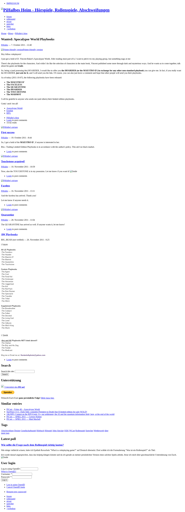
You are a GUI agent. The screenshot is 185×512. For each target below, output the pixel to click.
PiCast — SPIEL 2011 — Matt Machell (23, 419)
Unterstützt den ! (14, 387)
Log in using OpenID (16, 485)
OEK (66, 430)
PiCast (72, 430)
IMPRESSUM (13, 3)
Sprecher (89, 430)
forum (9, 16)
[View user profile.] (9, 127)
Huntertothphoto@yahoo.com (33, 355)
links (9, 26)
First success (7, 132)
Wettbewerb (99, 430)
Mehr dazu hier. (47, 398)
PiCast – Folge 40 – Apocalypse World (23, 409)
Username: (6, 474)
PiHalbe (4, 45)
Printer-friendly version (33, 49)
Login (9, 120)
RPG (9, 113)
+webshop (11, 29)
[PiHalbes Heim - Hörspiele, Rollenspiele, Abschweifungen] (55, 9)
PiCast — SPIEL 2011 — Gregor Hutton (24, 417)
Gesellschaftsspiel (28, 430)
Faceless (5, 185)
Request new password (16, 492)
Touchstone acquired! (13, 161)
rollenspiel (11, 19)
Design (17, 430)
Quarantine (7, 214)
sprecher (10, 24)
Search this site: (8, 371)
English (10, 111)
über (106, 430)
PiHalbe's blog (21, 33)
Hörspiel (48, 430)
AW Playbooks (9, 234)
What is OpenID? (8, 471)
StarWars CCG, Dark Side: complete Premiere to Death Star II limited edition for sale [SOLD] (47, 412)
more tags (5, 433)
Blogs (10, 33)
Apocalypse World (14, 108)
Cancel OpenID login (16, 487)
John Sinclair (58, 430)
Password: (6, 477)
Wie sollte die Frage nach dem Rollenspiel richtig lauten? (32, 444)
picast (9, 21)
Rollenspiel (80, 430)
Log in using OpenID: (11, 469)
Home (3, 33)
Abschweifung (7, 430)
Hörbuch (40, 430)
